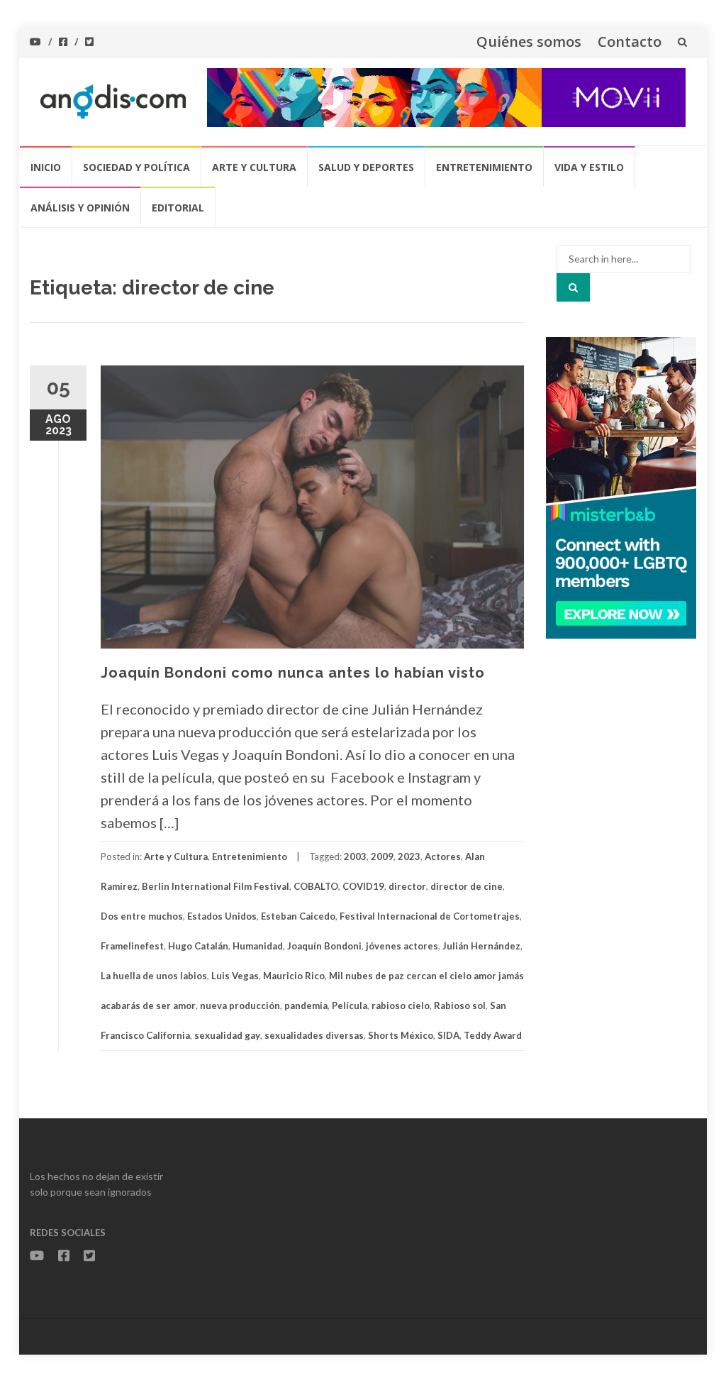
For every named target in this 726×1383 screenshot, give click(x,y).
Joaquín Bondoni (324, 946)
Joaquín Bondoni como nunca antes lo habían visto (293, 672)
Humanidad (258, 946)
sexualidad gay (227, 1035)
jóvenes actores (402, 946)
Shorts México (400, 1035)
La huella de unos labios (154, 975)
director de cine (466, 886)
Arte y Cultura (254, 167)
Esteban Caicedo (298, 916)
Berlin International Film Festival (215, 886)
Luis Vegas (235, 975)
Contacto (629, 41)
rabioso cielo (401, 1005)
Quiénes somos (528, 41)
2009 (382, 856)
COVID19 (363, 886)
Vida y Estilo (589, 167)
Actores (443, 856)
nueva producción (240, 1005)
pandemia (306, 1005)
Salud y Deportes (366, 167)
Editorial (178, 207)
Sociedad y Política (136, 167)
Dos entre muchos (142, 916)
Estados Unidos (222, 916)
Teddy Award (493, 1035)
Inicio (45, 167)
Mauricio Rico (294, 975)
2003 (355, 856)
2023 (409, 856)
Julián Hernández (481, 946)
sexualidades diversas (314, 1035)
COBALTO (316, 886)
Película (349, 1005)
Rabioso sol (460, 1005)
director (407, 886)
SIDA (448, 1035)
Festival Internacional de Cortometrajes (430, 916)
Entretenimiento (484, 167)
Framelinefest (132, 946)
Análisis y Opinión (80, 207)
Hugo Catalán (198, 946)
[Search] (573, 287)
